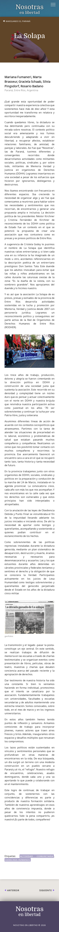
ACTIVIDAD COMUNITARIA (36, 856)
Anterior (13, 890)
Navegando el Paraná (18, 21)
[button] (53, 5)
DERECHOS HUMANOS (17, 859)
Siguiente (45, 890)
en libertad (30, 9)
